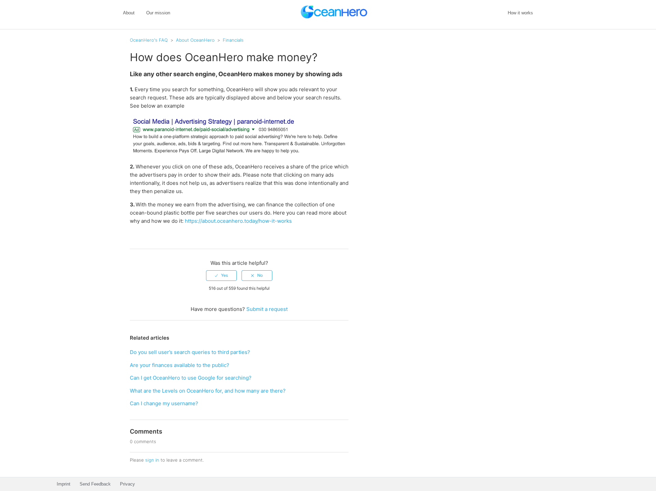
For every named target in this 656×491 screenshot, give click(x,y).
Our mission (158, 12)
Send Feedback (95, 484)
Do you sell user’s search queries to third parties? (190, 352)
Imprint (63, 484)
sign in (152, 460)
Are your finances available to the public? (179, 365)
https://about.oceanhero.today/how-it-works (238, 221)
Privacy (127, 484)
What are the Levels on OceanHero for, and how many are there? (208, 390)
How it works (520, 12)
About (129, 12)
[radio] (221, 275)
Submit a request (267, 309)
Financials (233, 40)
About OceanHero (195, 40)
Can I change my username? (164, 403)
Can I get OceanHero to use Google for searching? (190, 377)
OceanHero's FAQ (149, 40)
